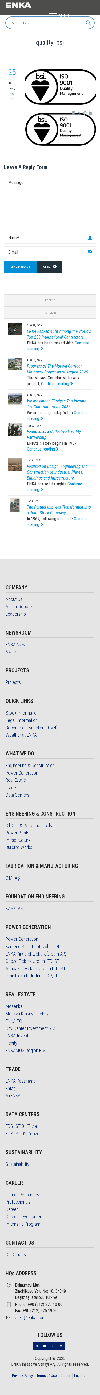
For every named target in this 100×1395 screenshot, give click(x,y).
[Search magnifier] (88, 23)
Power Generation (22, 773)
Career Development (24, 1216)
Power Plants (17, 832)
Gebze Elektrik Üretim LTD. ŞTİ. (33, 961)
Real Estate (16, 780)
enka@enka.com (30, 1317)
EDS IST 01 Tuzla (21, 1126)
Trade (11, 787)
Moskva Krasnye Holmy (27, 1013)
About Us (14, 599)
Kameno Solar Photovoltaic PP (33, 946)
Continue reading (55, 383)
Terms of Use (46, 1375)
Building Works (19, 847)
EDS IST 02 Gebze (22, 1133)
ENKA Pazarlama (20, 1081)
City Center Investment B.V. (30, 1028)
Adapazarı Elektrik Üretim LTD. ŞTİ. (36, 968)
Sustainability (17, 1164)
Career (12, 1209)
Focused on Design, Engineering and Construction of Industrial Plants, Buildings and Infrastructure (57, 472)
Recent (50, 300)
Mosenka (14, 1006)
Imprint (79, 1375)
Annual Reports (19, 606)
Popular (50, 312)
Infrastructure (18, 840)
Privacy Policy (22, 1375)
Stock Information (22, 713)
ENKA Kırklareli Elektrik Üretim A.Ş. (36, 954)
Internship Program (23, 1224)
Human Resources (22, 1194)
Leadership (16, 614)
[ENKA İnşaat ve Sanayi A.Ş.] (18, 4)
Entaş (10, 1088)
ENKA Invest (17, 1036)
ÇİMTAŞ (13, 878)
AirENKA (13, 1095)
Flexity (11, 1043)
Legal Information (22, 720)
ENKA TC (14, 1021)
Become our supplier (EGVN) (32, 727)
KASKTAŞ (14, 908)
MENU (64, 15)
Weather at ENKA (21, 735)
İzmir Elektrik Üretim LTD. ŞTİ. (32, 975)
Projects (13, 682)
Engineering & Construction (30, 765)
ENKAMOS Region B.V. (26, 1050)
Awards (12, 651)
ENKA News (16, 644)
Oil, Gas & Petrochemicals (29, 825)
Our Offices (16, 1254)
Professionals (18, 1202)
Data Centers (17, 795)
